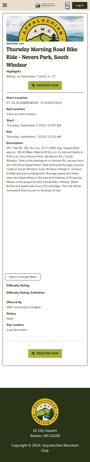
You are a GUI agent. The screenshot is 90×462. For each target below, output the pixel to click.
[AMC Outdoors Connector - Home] (45, 5)
